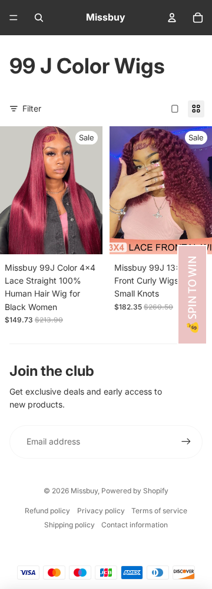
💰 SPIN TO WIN (192, 294)
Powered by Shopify (134, 490)
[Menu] (13, 17)
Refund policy (47, 510)
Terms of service (159, 510)
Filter (31, 108)
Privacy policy (101, 510)
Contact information (134, 524)
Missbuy (84, 490)
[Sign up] (186, 441)
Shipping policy (69, 524)
